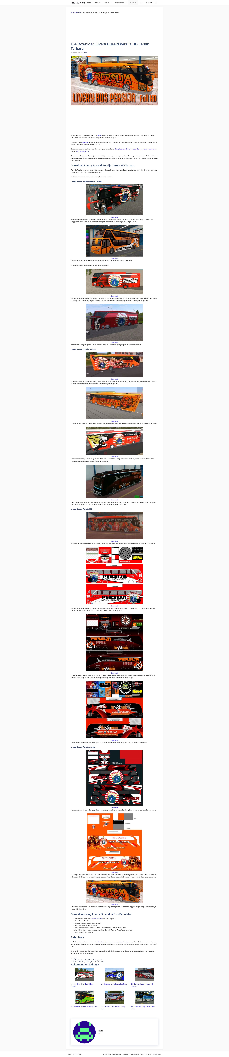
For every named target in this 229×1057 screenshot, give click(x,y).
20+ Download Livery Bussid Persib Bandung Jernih (87, 960)
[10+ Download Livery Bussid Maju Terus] (84, 1003)
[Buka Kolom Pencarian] (155, 2)
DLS (141, 2)
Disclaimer (126, 1054)
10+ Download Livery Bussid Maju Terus (84, 1006)
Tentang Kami (107, 1054)
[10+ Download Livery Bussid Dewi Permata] (84, 980)
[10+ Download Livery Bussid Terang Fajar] (114, 1003)
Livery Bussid (97, 919)
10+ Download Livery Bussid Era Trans (114, 984)
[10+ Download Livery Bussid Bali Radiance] (144, 980)
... (99, 1032)
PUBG (96, 2)
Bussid (132, 2)
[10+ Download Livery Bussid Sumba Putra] (144, 1003)
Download (114, 217)
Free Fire (106, 2)
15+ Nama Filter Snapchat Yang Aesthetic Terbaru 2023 (88, 962)
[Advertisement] (86, 28)
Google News (157, 1054)
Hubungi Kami (135, 1054)
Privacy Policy (116, 1054)
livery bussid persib (82, 151)
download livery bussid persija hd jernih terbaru (113, 942)
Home (89, 2)
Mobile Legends (119, 2)
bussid (100, 135)
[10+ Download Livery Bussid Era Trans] (114, 980)
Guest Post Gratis (146, 1054)
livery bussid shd (133, 149)
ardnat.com (85, 142)
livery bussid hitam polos (148, 149)
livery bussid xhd (121, 149)
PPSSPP (149, 2)
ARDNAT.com (78, 2)
